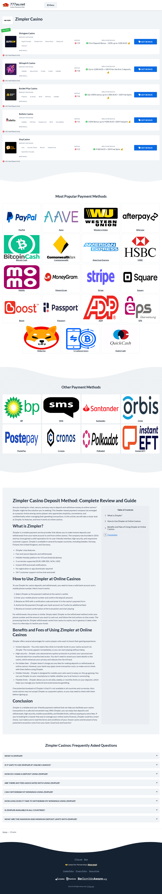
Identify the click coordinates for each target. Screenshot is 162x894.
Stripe (101, 290)
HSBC (140, 260)
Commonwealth (61, 260)
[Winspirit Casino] (10, 69)
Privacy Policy (81, 871)
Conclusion (112, 535)
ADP (101, 320)
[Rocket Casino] (10, 94)
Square (140, 290)
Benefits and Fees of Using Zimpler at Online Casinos (126, 528)
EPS (140, 320)
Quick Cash (120, 351)
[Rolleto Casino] (10, 120)
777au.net (78, 859)
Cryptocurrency (81, 351)
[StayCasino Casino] (10, 147)
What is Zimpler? (114, 515)
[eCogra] (59, 879)
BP (21, 421)
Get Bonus (147, 41)
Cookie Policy (68, 871)
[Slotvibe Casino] (10, 41)
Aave (61, 230)
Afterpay (140, 230)
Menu (51, 5)
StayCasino (24, 139)
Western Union (101, 230)
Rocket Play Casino (28, 88)
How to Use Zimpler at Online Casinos (124, 521)
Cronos (61, 451)
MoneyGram (61, 290)
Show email (92, 865)
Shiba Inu (41, 351)
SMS (61, 421)
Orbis (140, 421)
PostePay (21, 451)
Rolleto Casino (26, 114)
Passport (61, 320)
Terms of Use (94, 871)
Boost (21, 320)
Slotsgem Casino (27, 33)
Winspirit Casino (27, 63)
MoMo (22, 290)
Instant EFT (140, 451)
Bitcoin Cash (21, 260)
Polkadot (101, 451)
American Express (101, 260)
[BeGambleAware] (92, 879)
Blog (86, 859)
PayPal (22, 230)
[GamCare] (71, 879)
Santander (100, 421)
